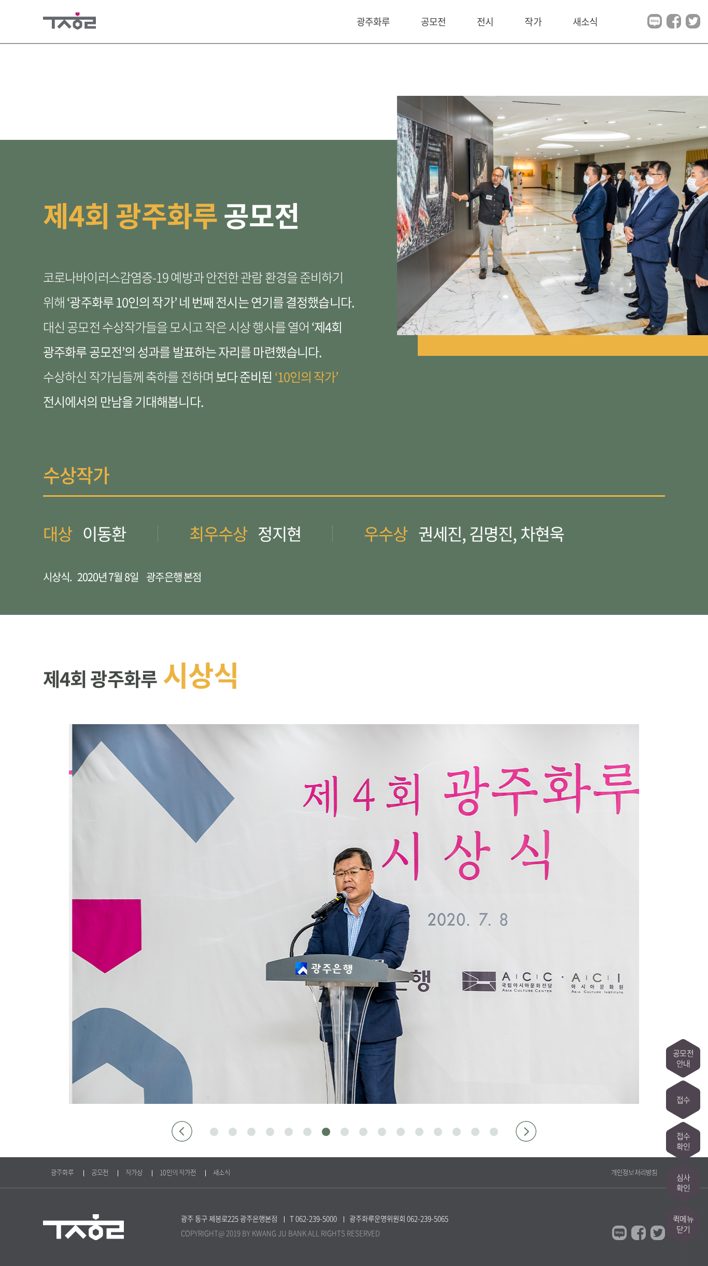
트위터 (693, 21)
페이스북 (674, 21)
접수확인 (683, 1141)
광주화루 (373, 21)
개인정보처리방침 (634, 1172)
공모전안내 (683, 1058)
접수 (683, 1099)
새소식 (585, 21)
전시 (485, 21)
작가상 (134, 1172)
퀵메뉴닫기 (683, 1224)
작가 (533, 21)
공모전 (433, 21)
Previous (182, 1131)
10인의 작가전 (178, 1172)
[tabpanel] (354, 914)
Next (526, 1131)
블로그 (654, 21)
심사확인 (683, 1182)
